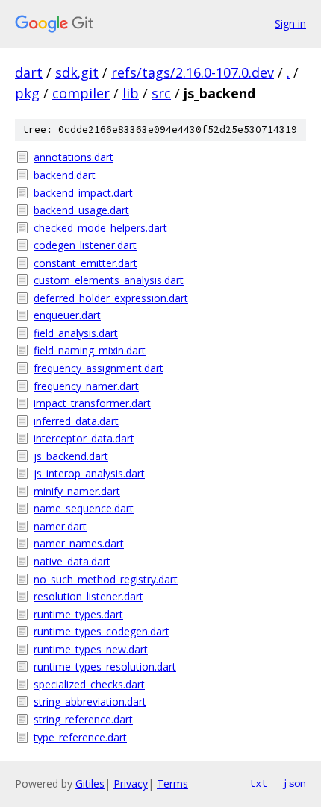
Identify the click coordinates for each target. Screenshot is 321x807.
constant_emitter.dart (85, 263)
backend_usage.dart (81, 210)
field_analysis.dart (76, 333)
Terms (172, 783)
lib (130, 93)
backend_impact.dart (83, 193)
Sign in (290, 23)
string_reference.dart (83, 719)
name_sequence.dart (84, 508)
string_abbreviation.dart (90, 701)
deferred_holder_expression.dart (111, 298)
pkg (27, 93)
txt (258, 783)
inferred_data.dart (76, 421)
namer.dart (60, 526)
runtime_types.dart (78, 614)
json (294, 783)
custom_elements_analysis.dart (109, 280)
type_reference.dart (80, 737)
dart (29, 72)
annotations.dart (73, 157)
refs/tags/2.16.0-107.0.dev (192, 72)
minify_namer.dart (77, 491)
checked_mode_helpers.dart (100, 228)
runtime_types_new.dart (91, 649)
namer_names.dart (79, 543)
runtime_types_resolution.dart (105, 666)
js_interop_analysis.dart (89, 473)
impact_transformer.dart (92, 403)
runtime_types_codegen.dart (101, 631)
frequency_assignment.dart (98, 368)
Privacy (130, 783)
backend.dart (65, 175)
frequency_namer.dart (86, 386)
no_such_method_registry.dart (106, 579)
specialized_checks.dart (89, 684)
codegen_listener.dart (85, 245)
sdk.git (77, 72)
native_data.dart (72, 561)
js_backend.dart (71, 456)
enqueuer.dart (67, 315)
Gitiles (90, 783)
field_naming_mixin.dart (90, 350)
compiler (81, 93)
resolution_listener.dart (88, 596)
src (161, 93)
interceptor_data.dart (84, 438)
